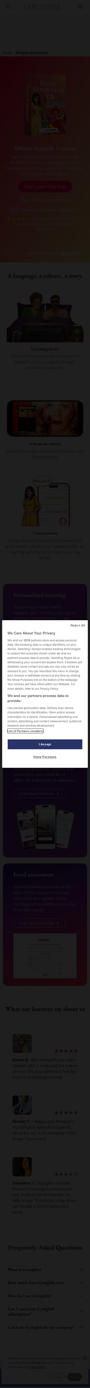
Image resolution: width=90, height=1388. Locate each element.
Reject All (78, 625)
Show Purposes (45, 757)
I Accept (45, 744)
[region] (45, 694)
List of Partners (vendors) (25, 731)
